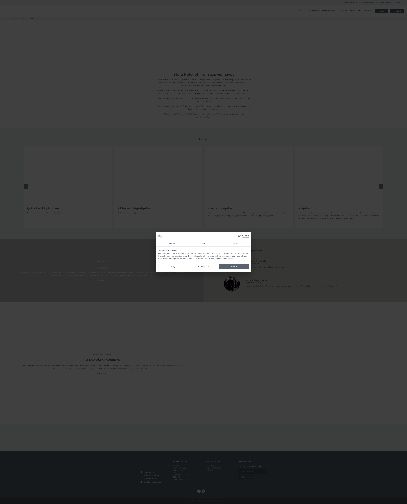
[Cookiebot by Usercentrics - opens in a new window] (239, 236)
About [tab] (235, 243)
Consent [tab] (172, 243)
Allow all (234, 267)
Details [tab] (203, 243)
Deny (173, 267)
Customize (202, 267)
